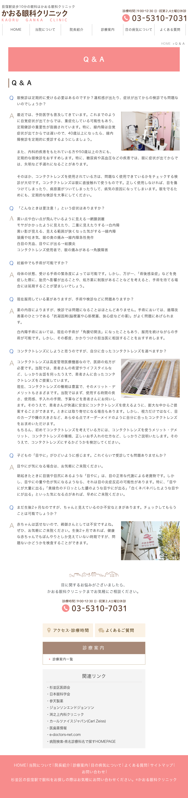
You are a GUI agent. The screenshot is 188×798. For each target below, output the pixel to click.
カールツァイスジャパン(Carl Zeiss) (78, 721)
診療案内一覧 (63, 659)
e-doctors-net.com (65, 734)
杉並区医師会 (60, 687)
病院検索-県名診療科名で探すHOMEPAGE (83, 741)
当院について (40, 765)
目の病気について (106, 765)
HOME (166, 43)
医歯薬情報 (58, 728)
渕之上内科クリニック (67, 714)
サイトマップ (161, 765)
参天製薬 (56, 701)
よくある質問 (136, 765)
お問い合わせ (93, 772)
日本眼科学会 (60, 694)
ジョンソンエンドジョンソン (72, 707)
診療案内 (80, 765)
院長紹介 (62, 765)
